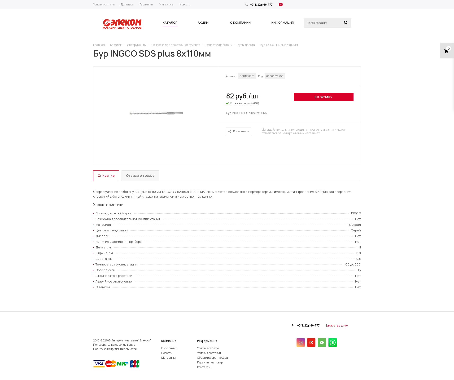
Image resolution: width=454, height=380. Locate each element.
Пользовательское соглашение (114, 345)
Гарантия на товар (210, 362)
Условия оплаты (208, 348)
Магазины (168, 358)
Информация (207, 341)
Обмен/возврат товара (212, 358)
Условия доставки (209, 353)
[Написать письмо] (281, 5)
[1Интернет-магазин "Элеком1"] (122, 28)
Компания (168, 341)
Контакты (203, 367)
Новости (166, 353)
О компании (169, 348)
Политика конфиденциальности (115, 349)
